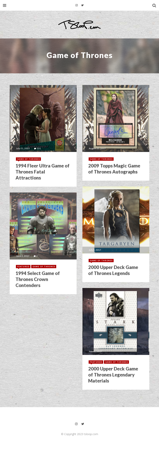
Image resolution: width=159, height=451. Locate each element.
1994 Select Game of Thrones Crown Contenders (38, 279)
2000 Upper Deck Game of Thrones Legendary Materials (113, 374)
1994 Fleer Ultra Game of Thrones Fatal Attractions (42, 171)
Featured (23, 266)
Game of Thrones (28, 159)
